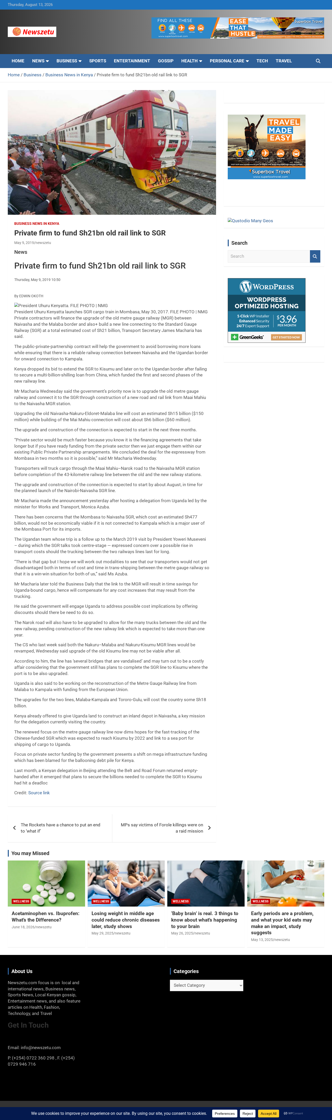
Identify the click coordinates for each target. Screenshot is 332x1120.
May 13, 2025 (262, 940)
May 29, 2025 (102, 933)
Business (67, 60)
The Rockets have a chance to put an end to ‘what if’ (60, 828)
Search (315, 256)
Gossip (166, 60)
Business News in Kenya (36, 223)
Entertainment (132, 60)
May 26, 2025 (182, 933)
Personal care (227, 60)
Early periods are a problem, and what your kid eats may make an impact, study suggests (282, 923)
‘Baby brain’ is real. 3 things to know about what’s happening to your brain (204, 919)
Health (189, 60)
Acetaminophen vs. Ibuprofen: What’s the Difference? (45, 916)
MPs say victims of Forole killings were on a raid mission (162, 828)
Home (18, 60)
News (38, 60)
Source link (39, 792)
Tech (262, 60)
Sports (97, 60)
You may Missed (30, 853)
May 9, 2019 (24, 243)
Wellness (21, 901)
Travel (284, 60)
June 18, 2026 (23, 927)
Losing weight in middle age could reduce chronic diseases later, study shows (126, 919)
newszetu (43, 243)
